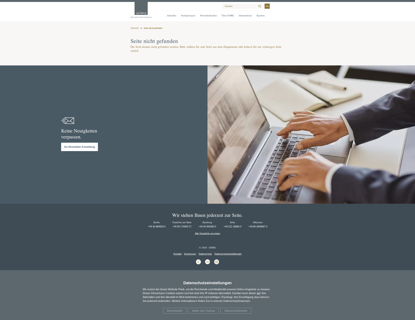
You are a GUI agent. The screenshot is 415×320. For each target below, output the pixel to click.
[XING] (198, 264)
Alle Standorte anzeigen (207, 233)
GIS (267, 6)
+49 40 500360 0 (207, 226)
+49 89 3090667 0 (257, 226)
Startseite (134, 28)
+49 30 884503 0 (157, 226)
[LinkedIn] (207, 264)
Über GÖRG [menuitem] (228, 15)
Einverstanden (174, 310)
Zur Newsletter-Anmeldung (79, 146)
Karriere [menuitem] (261, 15)
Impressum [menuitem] (190, 253)
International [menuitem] (245, 15)
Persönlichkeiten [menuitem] (208, 15)
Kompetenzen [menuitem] (188, 15)
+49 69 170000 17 (181, 226)
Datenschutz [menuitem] (205, 253)
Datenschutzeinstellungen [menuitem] (228, 253)
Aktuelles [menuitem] (171, 15)
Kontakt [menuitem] (177, 253)
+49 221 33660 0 (232, 226)
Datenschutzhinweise (236, 310)
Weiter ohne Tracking (203, 310)
